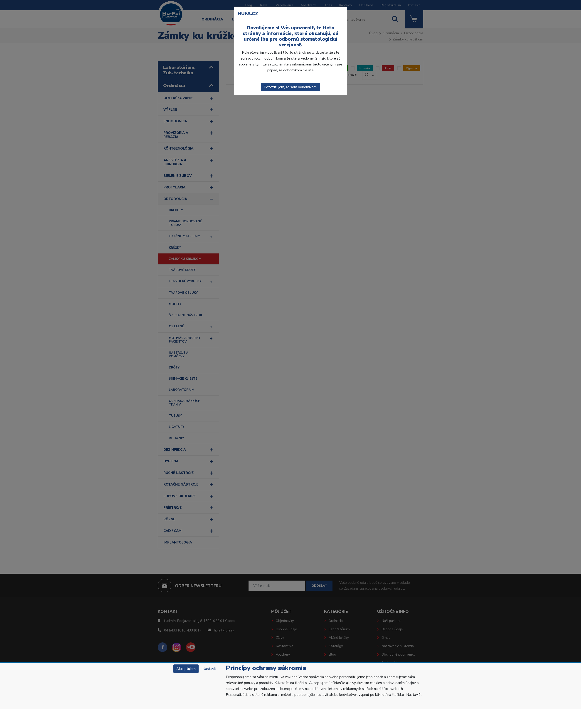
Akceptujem (186, 668)
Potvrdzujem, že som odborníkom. (290, 87)
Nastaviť (209, 668)
